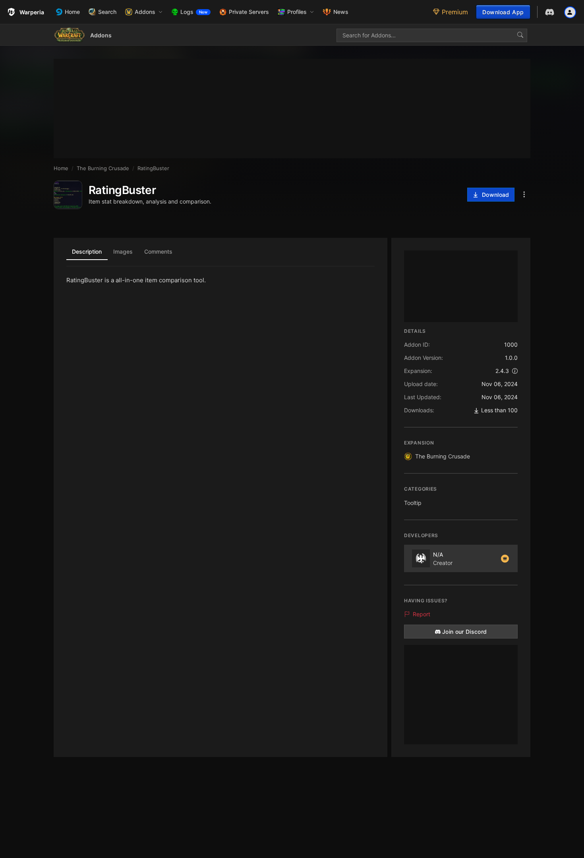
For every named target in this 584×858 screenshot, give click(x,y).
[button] (143, 12)
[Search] (520, 35)
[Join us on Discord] (550, 12)
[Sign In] (570, 12)
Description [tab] (87, 251)
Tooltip (413, 502)
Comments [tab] (158, 251)
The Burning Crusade (442, 456)
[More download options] (524, 194)
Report (421, 614)
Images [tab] (123, 251)
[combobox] (431, 35)
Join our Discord (464, 631)
